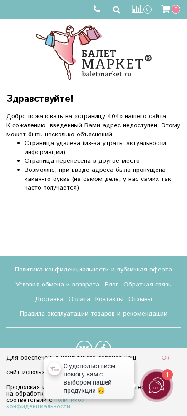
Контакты (109, 299)
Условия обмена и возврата (57, 284)
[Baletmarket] (94, 51)
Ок (166, 357)
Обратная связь (147, 284)
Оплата (79, 299)
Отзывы (140, 299)
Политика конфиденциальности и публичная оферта (93, 269)
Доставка (49, 299)
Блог (111, 284)
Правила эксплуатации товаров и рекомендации (93, 313)
